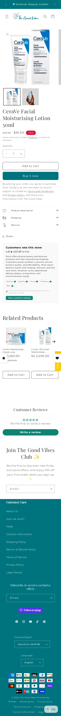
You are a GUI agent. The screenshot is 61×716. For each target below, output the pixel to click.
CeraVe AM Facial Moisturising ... (40, 350)
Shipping (32, 137)
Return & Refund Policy (21, 549)
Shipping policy (42, 707)
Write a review (30, 432)
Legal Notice (14, 572)
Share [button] (9, 236)
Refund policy (27, 701)
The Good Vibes (28, 697)
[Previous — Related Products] (7, 341)
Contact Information (19, 534)
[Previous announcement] (6, 4)
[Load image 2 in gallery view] (30, 96)
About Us (12, 511)
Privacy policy (45, 701)
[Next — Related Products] (54, 341)
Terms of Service (16, 557)
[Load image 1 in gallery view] (11, 96)
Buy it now (30, 175)
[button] (7, 16)
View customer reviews (19, 298)
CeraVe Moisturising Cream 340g (13, 350)
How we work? (15, 518)
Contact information (24, 712)
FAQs (9, 526)
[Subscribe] (51, 489)
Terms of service (22, 707)
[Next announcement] (55, 4)
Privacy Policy (15, 564)
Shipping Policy (16, 541)
